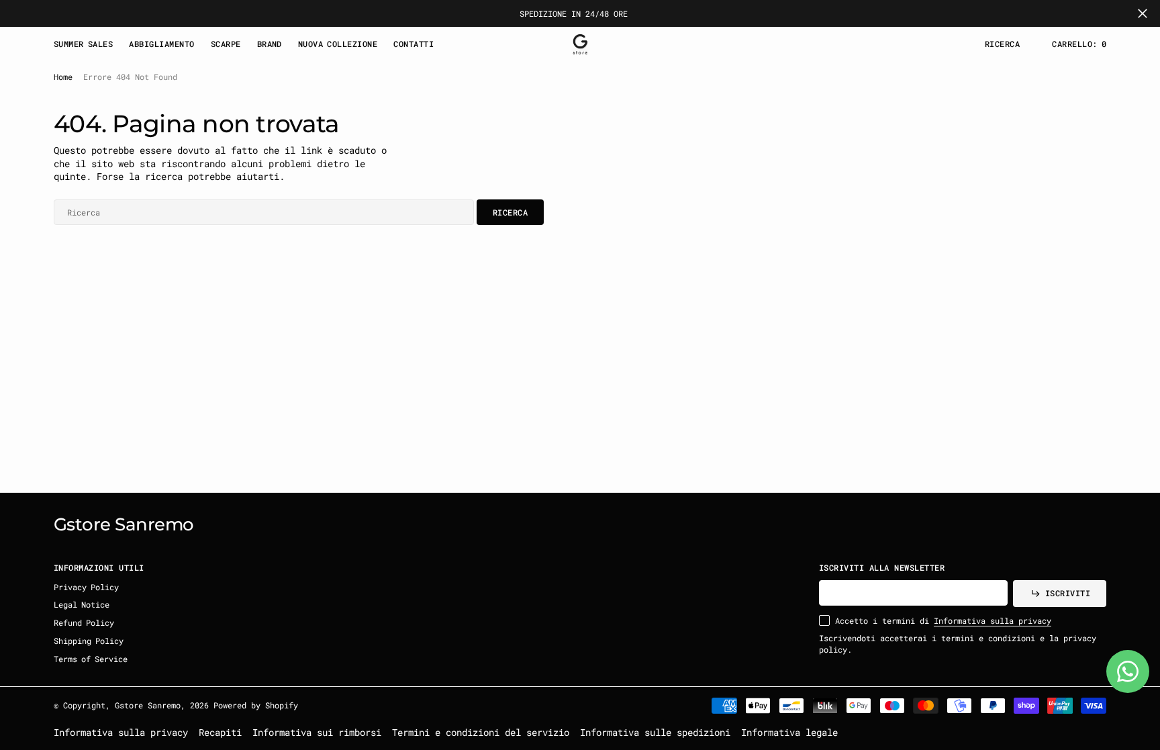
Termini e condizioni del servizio (480, 732)
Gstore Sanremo (148, 705)
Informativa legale (789, 732)
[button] (1079, 44)
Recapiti (220, 732)
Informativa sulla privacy (992, 620)
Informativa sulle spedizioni (655, 732)
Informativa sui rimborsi (316, 732)
